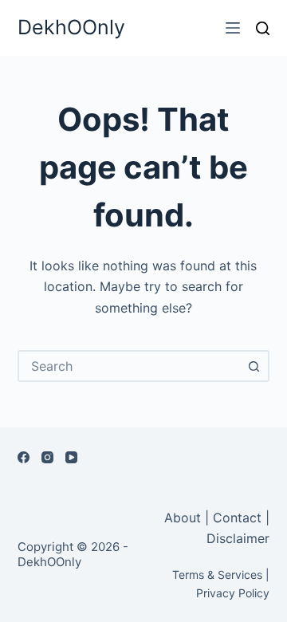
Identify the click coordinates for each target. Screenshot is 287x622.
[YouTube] (71, 457)
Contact (237, 518)
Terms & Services (217, 574)
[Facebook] (23, 457)
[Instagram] (47, 457)
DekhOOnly (71, 27)
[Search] (262, 28)
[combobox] (129, 366)
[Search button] (253, 366)
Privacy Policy (232, 593)
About (184, 518)
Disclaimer (237, 538)
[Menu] (233, 28)
